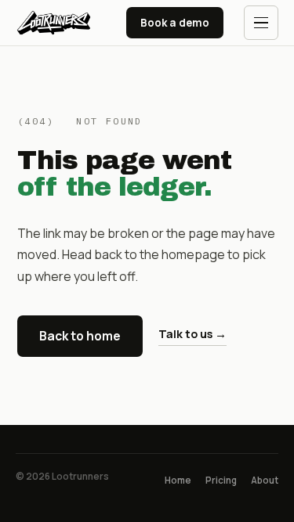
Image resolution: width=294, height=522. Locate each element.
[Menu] (261, 22)
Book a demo (174, 23)
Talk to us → (192, 333)
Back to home (80, 335)
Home (178, 480)
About (264, 480)
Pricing (221, 480)
